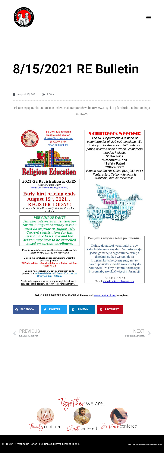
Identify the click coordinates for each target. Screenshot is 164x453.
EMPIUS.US (157, 445)
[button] (149, 17)
